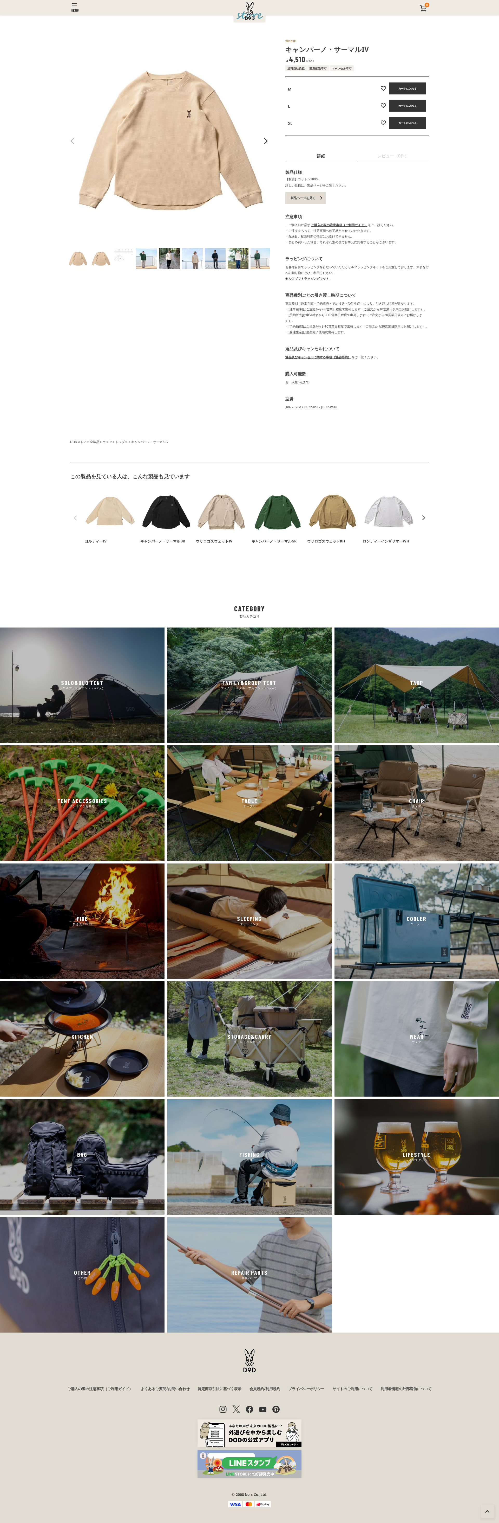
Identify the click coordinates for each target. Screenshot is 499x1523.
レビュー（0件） (393, 156)
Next (265, 141)
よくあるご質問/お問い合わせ (165, 1388)
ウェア (107, 442)
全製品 (94, 442)
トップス (121, 442)
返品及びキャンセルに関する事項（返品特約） (318, 357)
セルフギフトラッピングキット (307, 278)
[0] (423, 10)
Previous (72, 141)
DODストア (78, 442)
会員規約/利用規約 (265, 1388)
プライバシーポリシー (306, 1388)
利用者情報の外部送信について (406, 1388)
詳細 (321, 156)
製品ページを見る (303, 198)
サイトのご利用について (353, 1388)
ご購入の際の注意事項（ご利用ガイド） (339, 225)
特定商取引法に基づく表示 (219, 1388)
